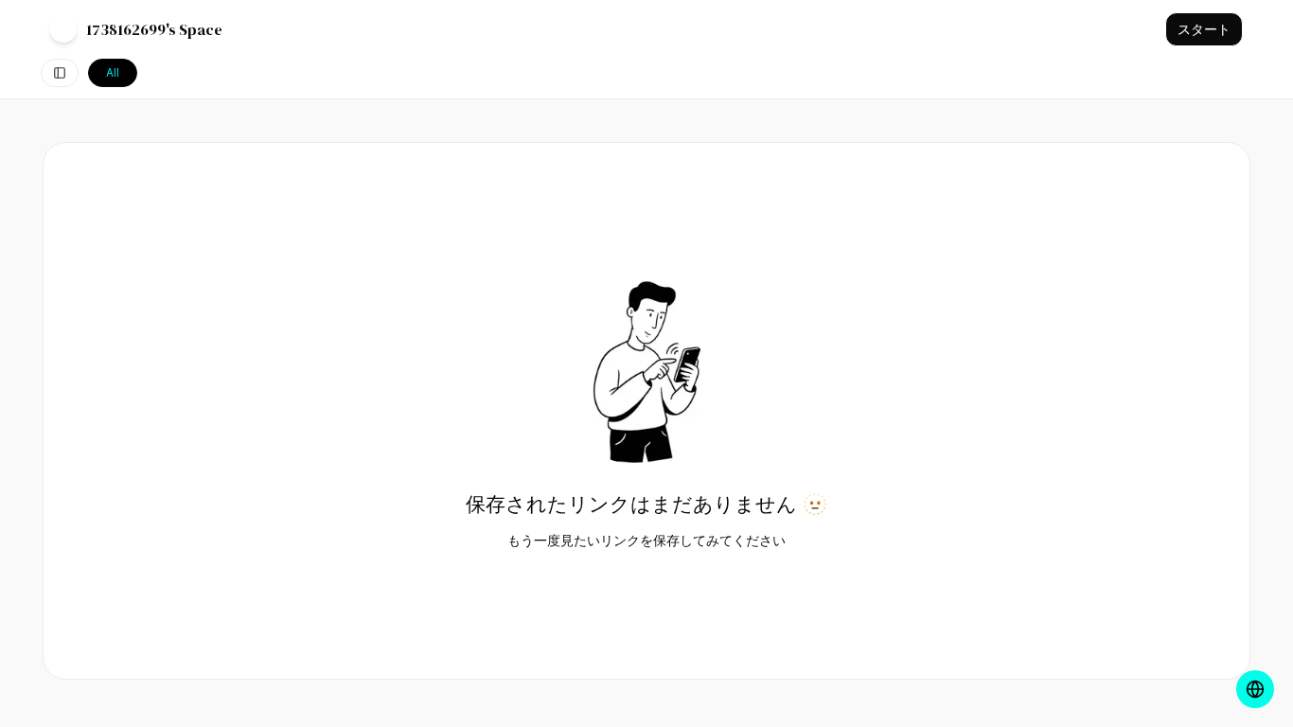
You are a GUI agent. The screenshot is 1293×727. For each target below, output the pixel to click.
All (112, 72)
